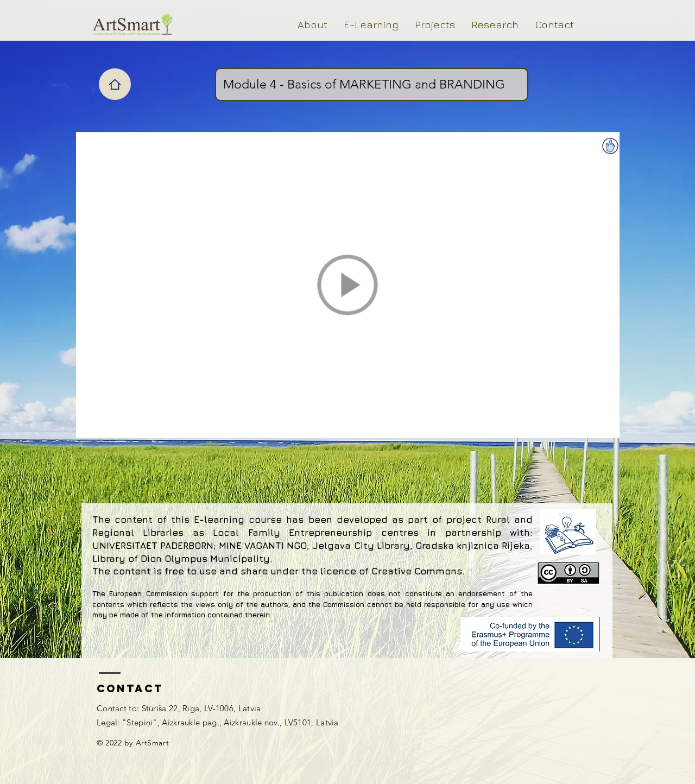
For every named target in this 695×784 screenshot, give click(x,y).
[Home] (115, 84)
